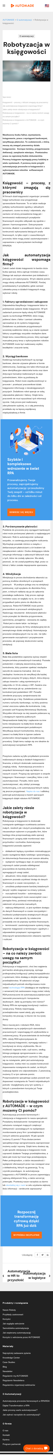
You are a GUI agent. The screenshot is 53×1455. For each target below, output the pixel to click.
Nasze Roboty (9, 1310)
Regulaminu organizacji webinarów (19, 1385)
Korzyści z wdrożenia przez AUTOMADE (21, 1337)
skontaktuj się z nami (15, 1185)
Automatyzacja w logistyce (34, 1276)
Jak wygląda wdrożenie (13, 1323)
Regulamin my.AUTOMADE (15, 1376)
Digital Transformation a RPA (16, 1405)
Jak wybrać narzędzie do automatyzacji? (21, 1414)
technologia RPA (16, 987)
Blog (5, 1367)
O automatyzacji (24, 20)
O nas (5, 1430)
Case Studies (9, 1362)
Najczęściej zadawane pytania (17, 1353)
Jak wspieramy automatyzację (17, 1333)
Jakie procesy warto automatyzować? (20, 1410)
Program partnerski (12, 1444)
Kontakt (6, 1435)
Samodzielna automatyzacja (16, 1328)
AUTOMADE (8, 20)
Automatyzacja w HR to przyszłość (19, 1275)
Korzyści (6, 1319)
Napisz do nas (33, 791)
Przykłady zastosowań (13, 1314)
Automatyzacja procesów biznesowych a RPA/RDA (26, 1401)
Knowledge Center (11, 1357)
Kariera (6, 1439)
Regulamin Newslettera (13, 1380)
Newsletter (8, 1371)
